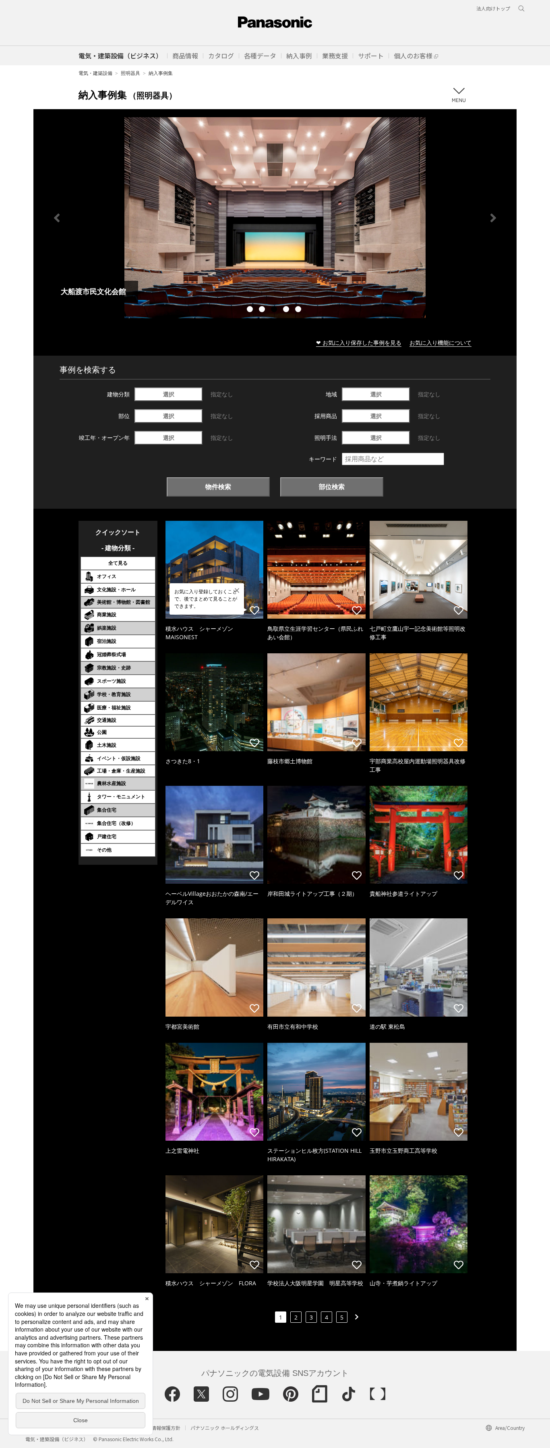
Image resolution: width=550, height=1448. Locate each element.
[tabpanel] (275, 217)
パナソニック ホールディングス (224, 1427)
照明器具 (130, 73)
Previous (57, 218)
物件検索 (218, 486)
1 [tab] (251, 310)
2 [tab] (263, 310)
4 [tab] (287, 310)
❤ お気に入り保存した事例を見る (358, 342)
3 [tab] (275, 310)
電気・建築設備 (95, 73)
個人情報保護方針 (161, 1427)
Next (493, 218)
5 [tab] (299, 310)
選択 (168, 394)
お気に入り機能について (440, 342)
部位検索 (332, 486)
